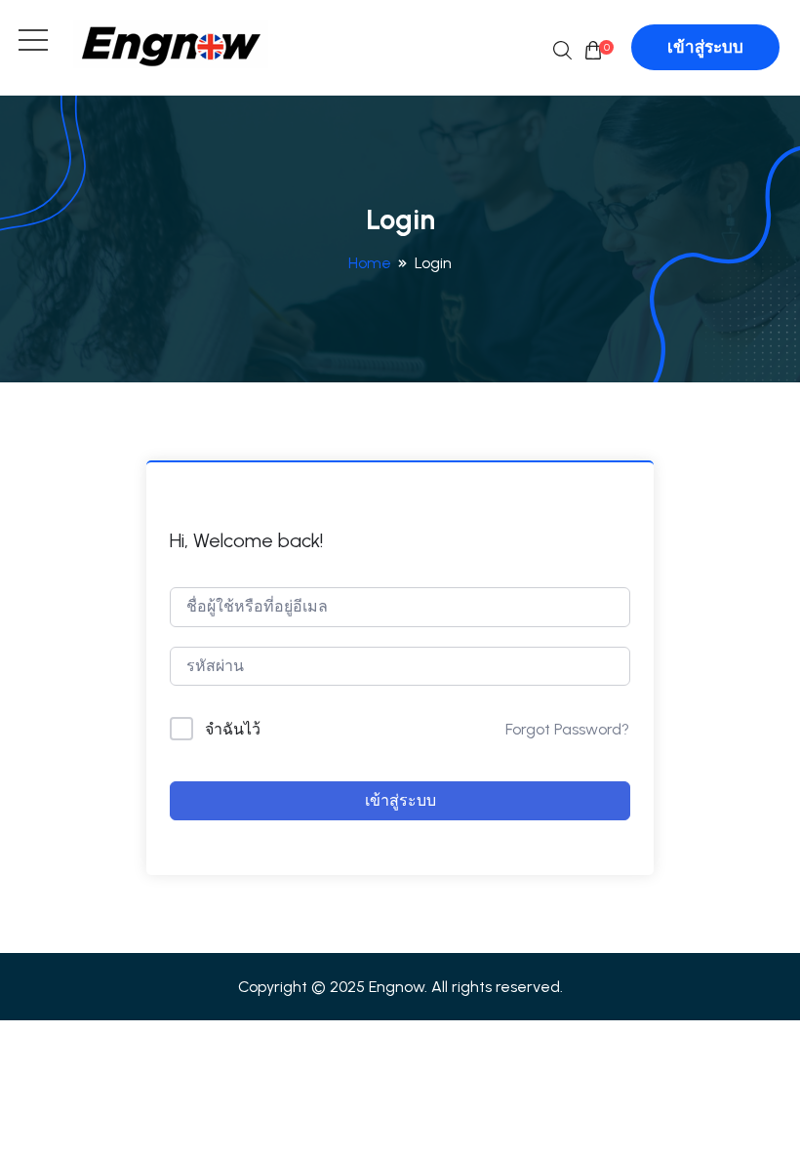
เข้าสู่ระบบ (705, 47)
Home (369, 263)
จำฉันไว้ (232, 729)
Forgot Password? (567, 729)
